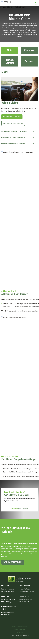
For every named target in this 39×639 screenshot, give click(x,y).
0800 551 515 (5, 614)
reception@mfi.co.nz (26, 599)
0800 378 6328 (23, 508)
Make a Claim (25, 586)
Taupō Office (25, 596)
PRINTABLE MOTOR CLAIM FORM (13, 123)
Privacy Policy (19, 632)
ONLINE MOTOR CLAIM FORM (11, 116)
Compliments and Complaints (19, 626)
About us (5, 596)
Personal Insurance (7, 591)
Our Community (6, 602)
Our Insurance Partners (27, 591)
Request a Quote (25, 589)
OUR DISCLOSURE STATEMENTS (12, 562)
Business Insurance (7, 589)
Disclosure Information (8, 599)
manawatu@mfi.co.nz (8, 612)
